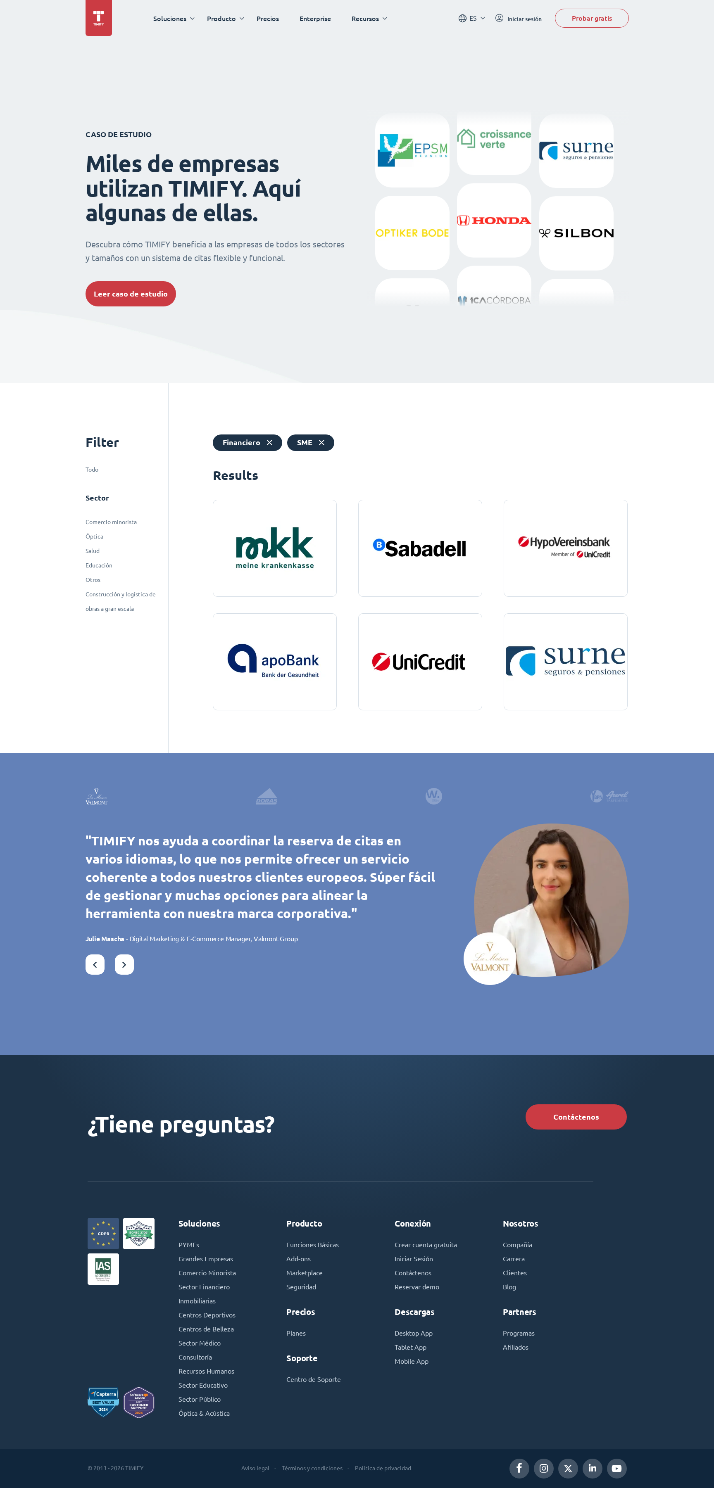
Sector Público (199, 1399)
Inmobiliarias (197, 1301)
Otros (93, 580)
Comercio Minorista (207, 1273)
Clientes (515, 1273)
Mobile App (411, 1361)
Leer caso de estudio (131, 294)
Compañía (517, 1244)
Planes (296, 1333)
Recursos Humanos (206, 1371)
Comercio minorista (111, 522)
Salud (93, 551)
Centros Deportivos (207, 1315)
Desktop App (414, 1333)
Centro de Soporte (313, 1379)
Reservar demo (417, 1287)
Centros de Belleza (206, 1329)
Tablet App (410, 1347)
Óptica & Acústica (204, 1413)
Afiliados (515, 1347)
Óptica (94, 536)
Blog (509, 1287)
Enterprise (315, 18)
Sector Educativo (203, 1385)
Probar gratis (592, 18)
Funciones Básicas (312, 1244)
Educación (99, 565)
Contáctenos (576, 1117)
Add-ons (298, 1259)
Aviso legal (255, 1468)
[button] (95, 964)
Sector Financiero (204, 1287)
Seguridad (301, 1287)
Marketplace (304, 1273)
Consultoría (195, 1357)
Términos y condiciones (312, 1468)
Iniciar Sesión (414, 1259)
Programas (519, 1333)
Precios (268, 18)
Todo (92, 469)
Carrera (514, 1259)
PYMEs (188, 1244)
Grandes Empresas (205, 1259)
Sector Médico (199, 1343)
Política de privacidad (383, 1468)
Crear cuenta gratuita (426, 1244)
